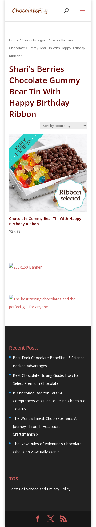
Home (14, 40)
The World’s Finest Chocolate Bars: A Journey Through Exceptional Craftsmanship (45, 426)
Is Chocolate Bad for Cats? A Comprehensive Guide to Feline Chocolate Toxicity (49, 400)
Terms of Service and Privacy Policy (39, 488)
